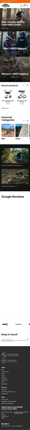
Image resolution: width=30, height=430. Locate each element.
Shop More (4, 380)
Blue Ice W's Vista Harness (22, 101)
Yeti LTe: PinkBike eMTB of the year (11, 165)
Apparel (3, 378)
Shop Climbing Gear (7, 28)
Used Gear (4, 384)
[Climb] (22, 130)
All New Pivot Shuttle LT (8, 186)
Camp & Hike (5, 371)
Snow (3, 376)
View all (4, 108)
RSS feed (20, 425)
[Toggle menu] (27, 5)
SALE (3, 382)
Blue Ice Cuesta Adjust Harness (8, 101)
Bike (3, 139)
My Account (4, 399)
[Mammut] (24, 324)
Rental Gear (4, 393)
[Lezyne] (11, 324)
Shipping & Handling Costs (8, 401)
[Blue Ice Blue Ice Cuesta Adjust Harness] (8, 94)
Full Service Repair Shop (8, 391)
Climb (17, 139)
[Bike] (8, 130)
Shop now (14, 51)
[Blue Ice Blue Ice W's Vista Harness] (22, 94)
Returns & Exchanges (7, 403)
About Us (4, 389)
